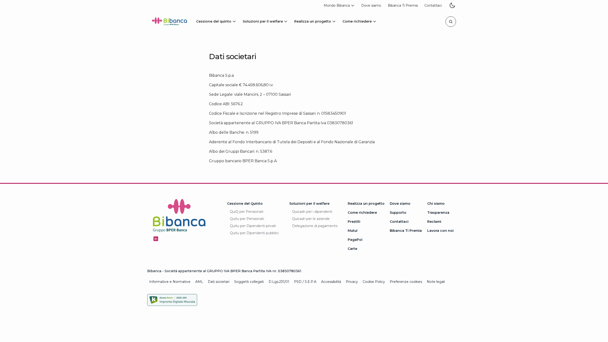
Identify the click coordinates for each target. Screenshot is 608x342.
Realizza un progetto (366, 203)
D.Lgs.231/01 (279, 282)
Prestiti (354, 221)
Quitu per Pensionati (247, 219)
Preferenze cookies (406, 282)
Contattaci (399, 221)
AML (199, 282)
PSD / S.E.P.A (305, 282)
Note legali (436, 282)
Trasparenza (438, 212)
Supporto (398, 212)
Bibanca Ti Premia (406, 230)
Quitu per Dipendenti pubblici (254, 233)
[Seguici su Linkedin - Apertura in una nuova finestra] (156, 239)
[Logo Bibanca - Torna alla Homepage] (169, 22)
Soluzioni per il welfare (309, 203)
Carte (352, 249)
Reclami (434, 221)
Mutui (352, 230)
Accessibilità (331, 282)
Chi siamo (436, 203)
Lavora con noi (440, 230)
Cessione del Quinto (245, 203)
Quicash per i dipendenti (312, 211)
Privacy (352, 282)
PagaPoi (355, 240)
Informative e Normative (169, 282)
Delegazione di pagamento (315, 226)
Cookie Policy (374, 282)
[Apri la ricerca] (451, 21)
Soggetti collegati (249, 282)
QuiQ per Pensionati (246, 211)
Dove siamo (400, 203)
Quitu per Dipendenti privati (253, 226)
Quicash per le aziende (311, 219)
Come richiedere (362, 212)
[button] (339, 6)
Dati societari (218, 282)
